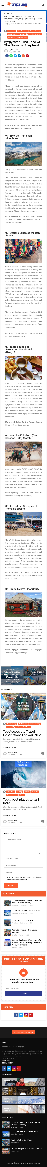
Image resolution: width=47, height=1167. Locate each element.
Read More (7, 748)
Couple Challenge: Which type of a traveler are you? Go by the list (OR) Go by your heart (27, 942)
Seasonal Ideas (10, 21)
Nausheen (14, 50)
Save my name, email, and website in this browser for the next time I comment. (24, 878)
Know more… (7, 1061)
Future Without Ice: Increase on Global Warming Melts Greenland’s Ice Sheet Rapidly (12, 677)
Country (19, 792)
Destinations (23, 724)
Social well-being (24, 727)
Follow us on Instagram (23, 1032)
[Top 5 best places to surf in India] (23, 774)
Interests (35, 792)
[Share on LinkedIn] (19, 56)
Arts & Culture (17, 16)
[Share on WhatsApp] (11, 56)
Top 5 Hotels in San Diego (23, 920)
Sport (22, 795)
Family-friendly (29, 16)
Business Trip (11, 724)
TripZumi (15, 923)
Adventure (7, 16)
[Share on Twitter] (15, 56)
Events (27, 792)
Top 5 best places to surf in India (22, 801)
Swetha (14, 935)
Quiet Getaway (30, 19)
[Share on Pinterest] (27, 56)
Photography (18, 19)
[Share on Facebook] (7, 56)
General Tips (11, 727)
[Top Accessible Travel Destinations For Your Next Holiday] (23, 706)
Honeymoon (8, 19)
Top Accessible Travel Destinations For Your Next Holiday (22, 735)
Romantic (40, 19)
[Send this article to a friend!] (23, 56)
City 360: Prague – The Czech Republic (27, 1148)
